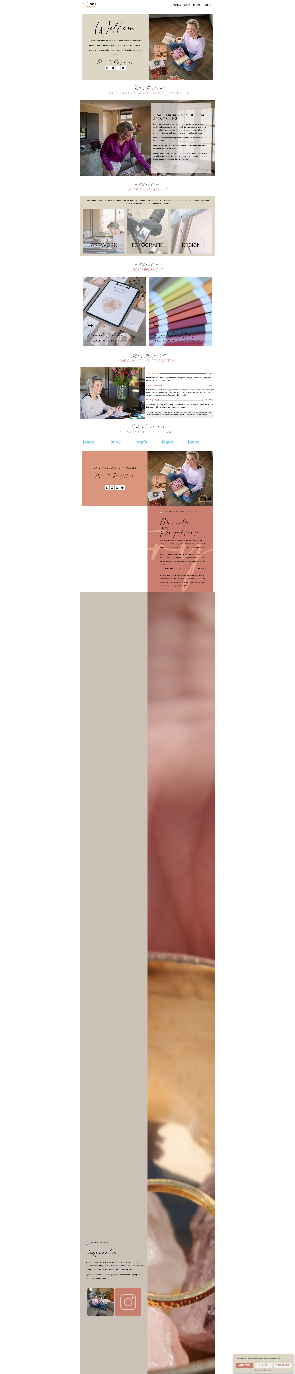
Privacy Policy (268, 1370)
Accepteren (245, 1365)
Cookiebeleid (259, 1370)
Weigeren (263, 1365)
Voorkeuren (282, 1365)
